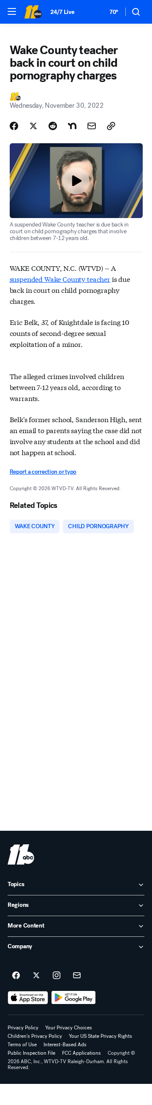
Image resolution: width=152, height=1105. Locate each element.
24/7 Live (62, 12)
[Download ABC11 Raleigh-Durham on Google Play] (74, 997)
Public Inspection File (31, 1053)
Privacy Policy (23, 1027)
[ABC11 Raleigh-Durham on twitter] (36, 975)
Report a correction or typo (43, 472)
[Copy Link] (111, 126)
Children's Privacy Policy (35, 1036)
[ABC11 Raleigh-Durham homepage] (33, 12)
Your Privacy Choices (68, 1027)
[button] (12, 11)
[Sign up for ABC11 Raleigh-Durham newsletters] (76, 975)
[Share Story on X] (33, 126)
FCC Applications (81, 1053)
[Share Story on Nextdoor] (72, 126)
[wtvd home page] (21, 854)
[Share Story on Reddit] (53, 126)
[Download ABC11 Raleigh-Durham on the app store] (28, 997)
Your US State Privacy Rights (100, 1036)
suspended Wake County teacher (60, 279)
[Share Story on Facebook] (14, 126)
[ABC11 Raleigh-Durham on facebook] (16, 975)
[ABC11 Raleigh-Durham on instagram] (56, 975)
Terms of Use (22, 1044)
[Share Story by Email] (91, 126)
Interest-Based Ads (65, 1044)
